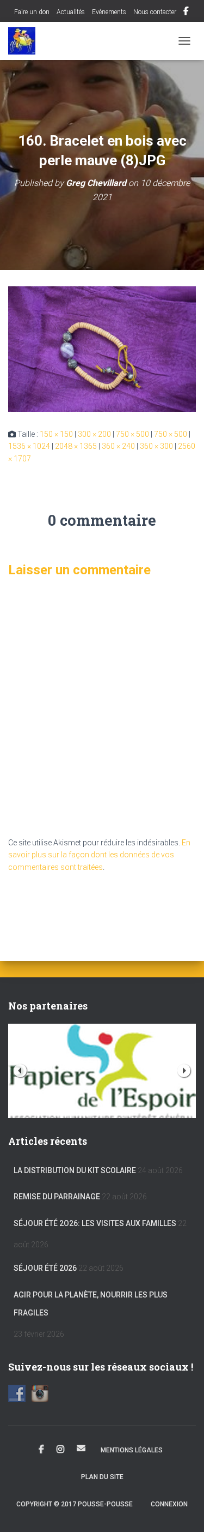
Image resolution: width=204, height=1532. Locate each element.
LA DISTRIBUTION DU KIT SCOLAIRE (75, 1170)
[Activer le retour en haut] (182, 1510)
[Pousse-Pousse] (26, 41)
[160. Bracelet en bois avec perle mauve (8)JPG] (102, 348)
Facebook (186, 12)
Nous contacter (154, 12)
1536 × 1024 (29, 446)
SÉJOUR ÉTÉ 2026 (45, 1268)
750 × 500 (132, 434)
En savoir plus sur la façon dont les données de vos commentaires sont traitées (99, 855)
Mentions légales (132, 1450)
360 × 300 (156, 446)
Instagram (60, 1449)
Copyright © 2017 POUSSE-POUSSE (74, 1504)
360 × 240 (118, 446)
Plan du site (102, 1477)
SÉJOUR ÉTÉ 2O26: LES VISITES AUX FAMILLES (95, 1223)
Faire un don (31, 12)
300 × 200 (94, 434)
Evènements (109, 12)
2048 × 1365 (76, 446)
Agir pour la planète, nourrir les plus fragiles (91, 1304)
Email (81, 1448)
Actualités (71, 12)
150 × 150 (56, 434)
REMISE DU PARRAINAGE (57, 1196)
